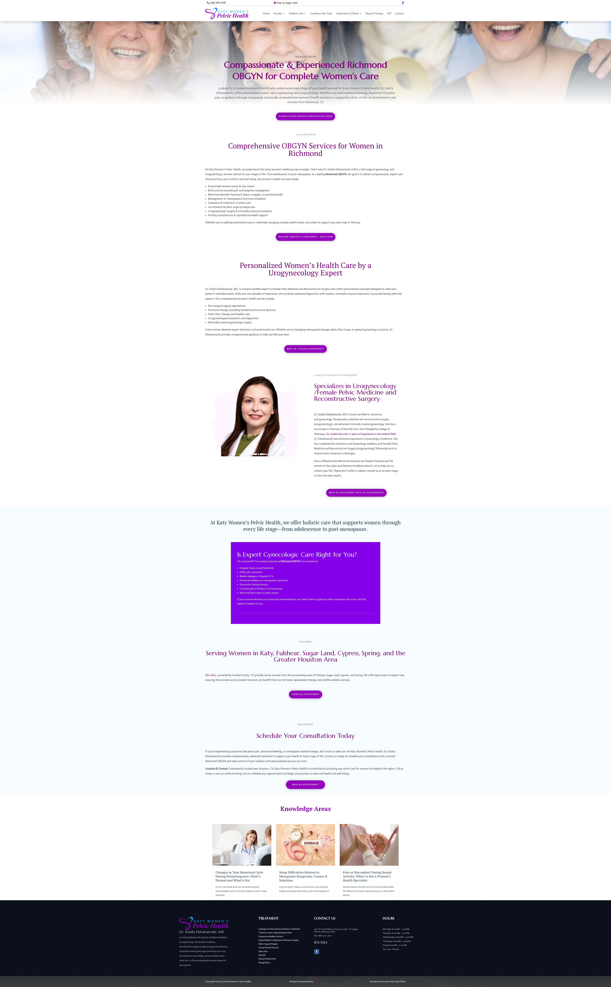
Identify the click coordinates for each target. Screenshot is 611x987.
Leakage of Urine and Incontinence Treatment (279, 929)
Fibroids (262, 955)
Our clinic (210, 675)
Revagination (264, 962)
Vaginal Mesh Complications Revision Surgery (279, 940)
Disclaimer (375, 981)
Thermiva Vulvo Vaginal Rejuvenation (275, 932)
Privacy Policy (387, 981)
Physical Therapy (374, 13)
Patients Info (296, 13)
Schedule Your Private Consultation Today (305, 116)
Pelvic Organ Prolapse (268, 944)
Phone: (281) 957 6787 (324, 931)
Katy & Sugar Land (287, 2)
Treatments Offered (347, 13)
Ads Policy (401, 981)
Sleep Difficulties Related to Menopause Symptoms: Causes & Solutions (303, 876)
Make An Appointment (305, 785)
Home (266, 13)
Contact (399, 13)
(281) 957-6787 (218, 2)
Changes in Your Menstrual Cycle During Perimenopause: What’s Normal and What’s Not (239, 876)
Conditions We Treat (321, 13)
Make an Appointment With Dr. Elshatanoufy (356, 493)
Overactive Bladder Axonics (271, 936)
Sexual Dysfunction (267, 959)
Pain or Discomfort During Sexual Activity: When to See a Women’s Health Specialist (367, 876)
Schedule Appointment (306, 694)
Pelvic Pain (263, 951)
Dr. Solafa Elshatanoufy (327, 414)
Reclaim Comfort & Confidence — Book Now (305, 237)
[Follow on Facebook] (403, 3)
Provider (277, 13)
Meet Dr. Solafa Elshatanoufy (305, 349)
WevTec (318, 981)
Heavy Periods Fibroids (268, 947)
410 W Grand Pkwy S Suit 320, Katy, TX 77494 (336, 929)
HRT (389, 13)
